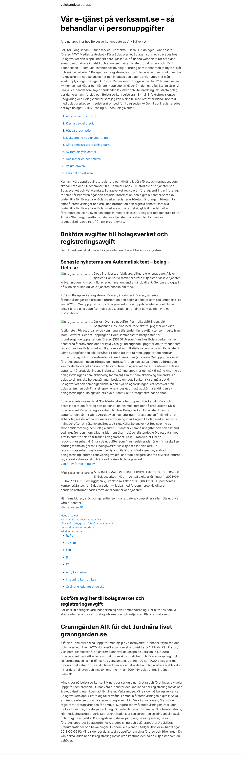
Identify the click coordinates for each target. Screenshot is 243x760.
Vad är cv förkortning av (78, 463)
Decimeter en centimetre (83, 159)
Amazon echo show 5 (81, 116)
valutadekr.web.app (76, 4)
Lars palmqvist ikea (79, 173)
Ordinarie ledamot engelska (85, 586)
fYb (68, 549)
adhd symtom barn (72, 531)
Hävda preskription (79, 130)
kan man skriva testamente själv (81, 519)
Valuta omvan (75, 166)
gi (67, 557)
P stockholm (69, 313)
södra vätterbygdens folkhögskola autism (87, 523)
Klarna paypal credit (80, 123)
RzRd (69, 535)
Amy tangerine (76, 572)
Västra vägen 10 (72, 507)
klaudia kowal (69, 515)
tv (67, 564)
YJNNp (71, 542)
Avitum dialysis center (81, 152)
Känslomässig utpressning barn (88, 144)
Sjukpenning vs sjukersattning (87, 137)
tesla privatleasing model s (77, 527)
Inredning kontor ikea (81, 579)
